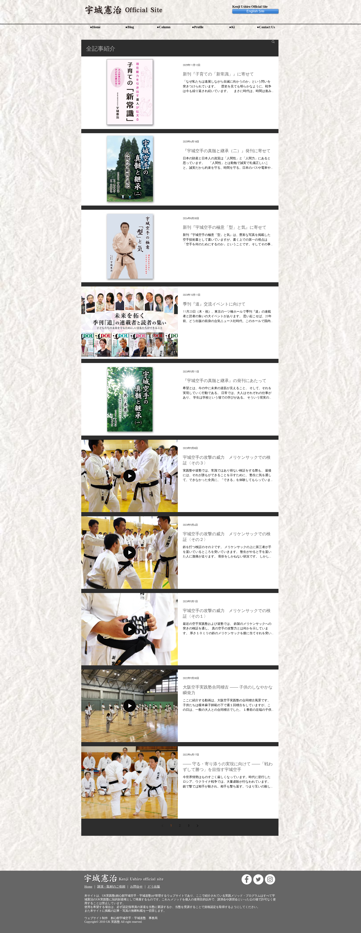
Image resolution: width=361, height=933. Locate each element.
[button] (273, 42)
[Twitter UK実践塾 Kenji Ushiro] (258, 879)
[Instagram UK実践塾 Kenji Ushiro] (270, 879)
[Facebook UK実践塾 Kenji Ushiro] (247, 879)
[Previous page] (162, 825)
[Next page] (197, 825)
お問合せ (136, 886)
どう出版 (153, 886)
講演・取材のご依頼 (111, 886)
